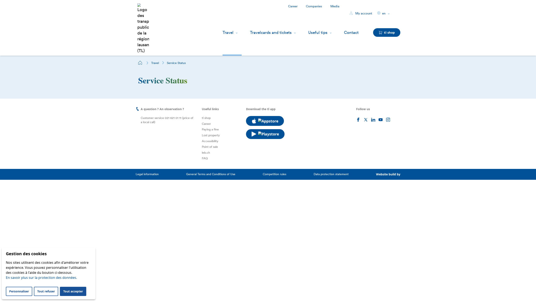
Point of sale (210, 146)
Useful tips (317, 32)
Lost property (211, 135)
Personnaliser (19, 291)
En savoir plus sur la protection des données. (41, 277)
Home (140, 63)
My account (363, 13)
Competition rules (274, 174)
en (383, 13)
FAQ (205, 158)
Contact (351, 32)
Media (334, 6)
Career (293, 6)
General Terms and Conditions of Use (210, 174)
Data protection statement (331, 174)
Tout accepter (73, 291)
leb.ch (206, 152)
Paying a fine (210, 129)
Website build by (388, 174)
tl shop (206, 118)
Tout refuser (46, 291)
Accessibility (210, 141)
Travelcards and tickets (271, 32)
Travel (228, 32)
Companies (314, 6)
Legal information (147, 174)
